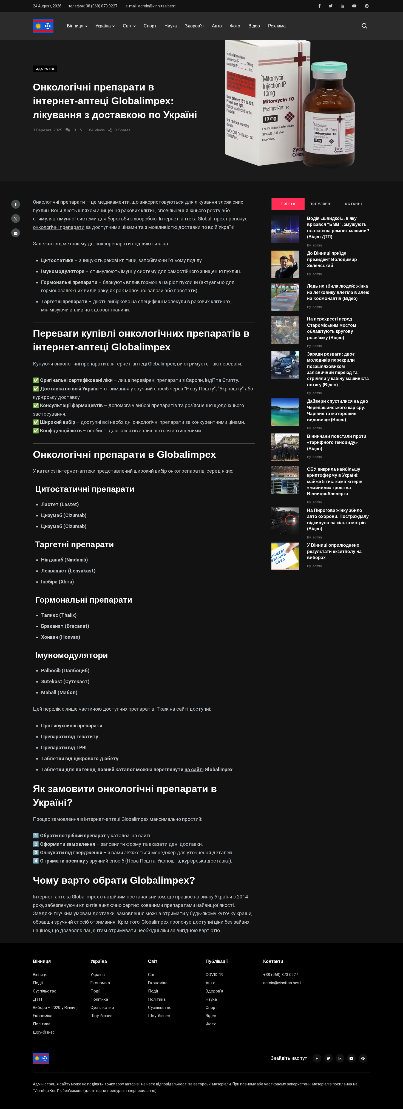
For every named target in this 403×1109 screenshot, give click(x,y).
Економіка (42, 1015)
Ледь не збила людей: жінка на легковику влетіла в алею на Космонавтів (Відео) (338, 292)
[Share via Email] (15, 232)
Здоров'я (45, 69)
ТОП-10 (288, 204)
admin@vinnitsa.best (282, 982)
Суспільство (44, 991)
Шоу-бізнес (44, 1032)
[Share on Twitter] (15, 218)
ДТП (37, 999)
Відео (254, 26)
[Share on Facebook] (15, 204)
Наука (170, 26)
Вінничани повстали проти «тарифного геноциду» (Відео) (336, 442)
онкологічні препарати (58, 227)
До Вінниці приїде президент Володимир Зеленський (332, 259)
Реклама (277, 26)
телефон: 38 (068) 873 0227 (92, 6)
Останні (353, 204)
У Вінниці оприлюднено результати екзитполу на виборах (334, 551)
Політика (41, 1024)
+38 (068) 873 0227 (280, 974)
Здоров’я (194, 26)
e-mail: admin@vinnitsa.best (151, 6)
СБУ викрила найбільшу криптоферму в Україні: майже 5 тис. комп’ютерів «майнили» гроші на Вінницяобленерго (334, 481)
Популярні (321, 204)
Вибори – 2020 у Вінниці (55, 1007)
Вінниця (75, 26)
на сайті (194, 769)
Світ (127, 26)
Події (38, 982)
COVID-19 (214, 974)
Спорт (150, 26)
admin (317, 245)
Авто (217, 26)
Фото (235, 26)
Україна (103, 26)
